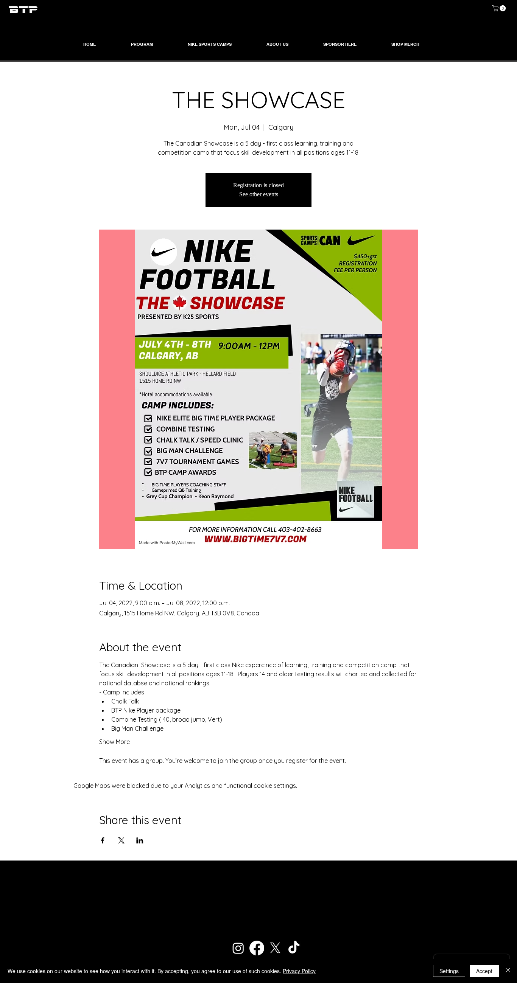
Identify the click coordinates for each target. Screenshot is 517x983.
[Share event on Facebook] (102, 840)
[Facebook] (256, 948)
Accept (484, 971)
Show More (114, 741)
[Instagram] (238, 948)
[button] (499, 8)
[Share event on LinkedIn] (139, 840)
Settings (449, 971)
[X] (275, 948)
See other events (258, 194)
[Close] (507, 971)
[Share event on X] (121, 840)
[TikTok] (294, 948)
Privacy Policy (299, 971)
